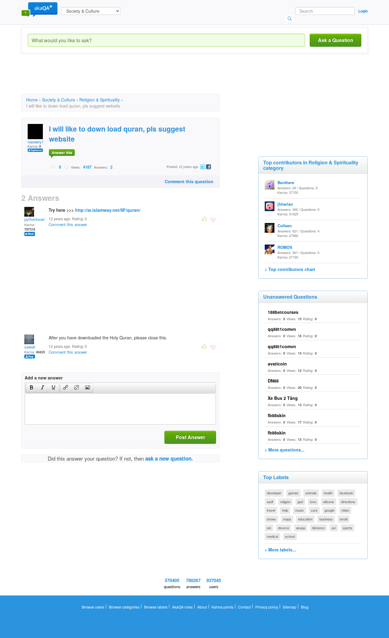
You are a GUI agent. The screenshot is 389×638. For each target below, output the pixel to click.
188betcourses (283, 312)
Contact (244, 606)
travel (271, 510)
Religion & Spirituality (99, 100)
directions (348, 501)
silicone (328, 501)
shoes (271, 518)
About (202, 606)
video (345, 510)
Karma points (222, 606)
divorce (283, 527)
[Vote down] (66, 166)
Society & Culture (58, 100)
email (343, 518)
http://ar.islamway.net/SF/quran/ (107, 210)
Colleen (284, 225)
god (300, 501)
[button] (31, 388)
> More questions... (285, 450)
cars (314, 510)
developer (274, 492)
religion (285, 501)
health (328, 492)
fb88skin (277, 415)
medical (272, 536)
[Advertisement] (132, 79)
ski (269, 527)
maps (287, 518)
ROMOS (284, 247)
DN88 (273, 381)
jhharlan (285, 204)
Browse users (93, 606)
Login (363, 11)
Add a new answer (44, 378)
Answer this (62, 152)
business (326, 518)
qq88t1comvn (282, 329)
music (299, 510)
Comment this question (189, 181)
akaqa (300, 527)
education (305, 518)
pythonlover (34, 219)
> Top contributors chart (290, 269)
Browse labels (155, 606)
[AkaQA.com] (39, 9)
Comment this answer (68, 224)
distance (318, 527)
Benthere (285, 182)
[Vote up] (54, 166)
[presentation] (31, 388)
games (293, 492)
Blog (304, 606)
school (290, 536)
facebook (346, 492)
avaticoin (277, 364)
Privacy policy (266, 606)
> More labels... (280, 550)
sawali (29, 347)
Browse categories (124, 606)
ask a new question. (169, 458)
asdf (270, 501)
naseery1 (36, 142)
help (285, 510)
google (329, 510)
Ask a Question (335, 39)
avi (334, 527)
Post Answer (190, 437)
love (313, 501)
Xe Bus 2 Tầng (283, 398)
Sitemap (289, 606)
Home (32, 100)
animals (311, 492)
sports (347, 527)
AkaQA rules (182, 606)
